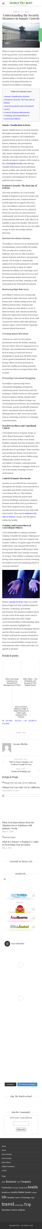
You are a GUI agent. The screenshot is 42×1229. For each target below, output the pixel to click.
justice (18, 721)
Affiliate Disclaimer (8, 1166)
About (4, 1150)
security (33, 721)
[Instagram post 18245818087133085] (21, 998)
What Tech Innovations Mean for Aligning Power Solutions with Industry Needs (18, 825)
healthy (14, 1192)
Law (25, 721)
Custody (9, 721)
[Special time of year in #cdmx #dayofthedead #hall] (21, 1031)
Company (25, 1181)
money (10, 1197)
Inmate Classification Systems (16, 96)
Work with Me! (7, 1154)
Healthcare (6, 1192)
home (21, 1192)
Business (11, 1181)
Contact (4, 1171)
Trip (27, 1204)
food (25, 1188)
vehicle (14, 1210)
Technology (25, 1197)
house (28, 1192)
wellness (21, 1210)
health (33, 1187)
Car (18, 1182)
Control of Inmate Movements (16, 112)
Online (17, 1197)
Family (21, 1188)
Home (4, 1146)
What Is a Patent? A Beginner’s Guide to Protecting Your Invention (20, 843)
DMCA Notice (6, 1162)
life (4, 1197)
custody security (16, 602)
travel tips (19, 1205)
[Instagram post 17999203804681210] (21, 965)
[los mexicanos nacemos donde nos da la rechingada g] (21, 1065)
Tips (32, 1197)
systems (5, 724)
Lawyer (34, 1192)
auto (3, 1182)
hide (29, 91)
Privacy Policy (6, 1158)
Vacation (6, 1209)
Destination (7, 1187)
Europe (15, 1188)
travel (8, 1204)
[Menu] (3, 3)
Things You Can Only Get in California (21, 787)
